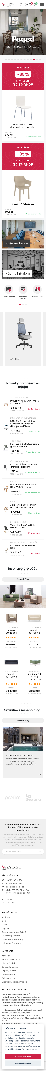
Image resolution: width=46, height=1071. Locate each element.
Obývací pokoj (8, 963)
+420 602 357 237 (14, 883)
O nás (4, 924)
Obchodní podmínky (11, 935)
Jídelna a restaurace (11, 959)
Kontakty (6, 917)
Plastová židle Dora (23, 204)
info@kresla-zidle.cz (15, 887)
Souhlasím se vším (23, 1057)
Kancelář (6, 956)
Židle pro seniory (9, 978)
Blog (4, 921)
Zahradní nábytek (10, 967)
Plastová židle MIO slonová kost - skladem (23, 126)
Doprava (5, 928)
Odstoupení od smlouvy (12, 943)
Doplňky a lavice (9, 970)
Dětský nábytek (9, 974)
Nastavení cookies (23, 1063)
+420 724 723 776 (14, 880)
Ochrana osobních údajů (13, 939)
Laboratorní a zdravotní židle (14, 982)
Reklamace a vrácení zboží (14, 932)
